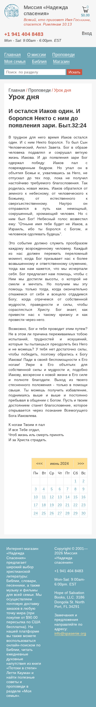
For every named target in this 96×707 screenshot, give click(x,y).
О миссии (36, 54)
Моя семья (15, 61)
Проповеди (63, 54)
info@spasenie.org (70, 633)
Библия (39, 61)
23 (83, 505)
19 (52, 505)
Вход (87, 33)
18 (44, 505)
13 (60, 497)
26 (52, 513)
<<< (39, 463)
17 (36, 505)
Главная (12, 54)
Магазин (61, 61)
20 (60, 505)
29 (75, 513)
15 (75, 497)
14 (67, 497)
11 (44, 497)
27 (60, 513)
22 (75, 505)
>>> (81, 463)
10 (36, 497)
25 (44, 513)
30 (83, 513)
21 (67, 505)
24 (36, 513)
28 (67, 513)
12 (52, 497)
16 (83, 497)
